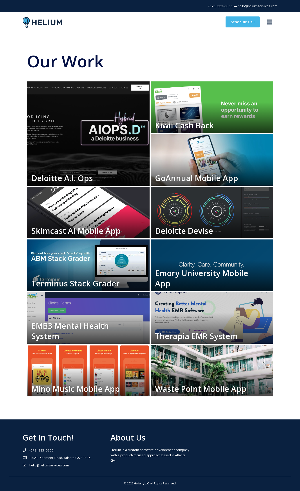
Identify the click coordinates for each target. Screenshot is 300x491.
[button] (243, 21)
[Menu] (269, 21)
